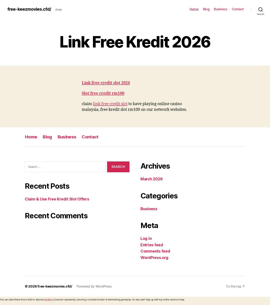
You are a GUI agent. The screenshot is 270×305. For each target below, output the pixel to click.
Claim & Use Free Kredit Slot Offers (57, 199)
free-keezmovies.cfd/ (29, 9)
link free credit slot (110, 103)
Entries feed (152, 245)
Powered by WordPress (94, 286)
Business (220, 9)
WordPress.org (154, 257)
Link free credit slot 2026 (106, 82)
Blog (206, 9)
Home (194, 9)
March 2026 (152, 179)
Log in (146, 238)
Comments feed (155, 251)
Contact (238, 9)
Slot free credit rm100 (103, 93)
